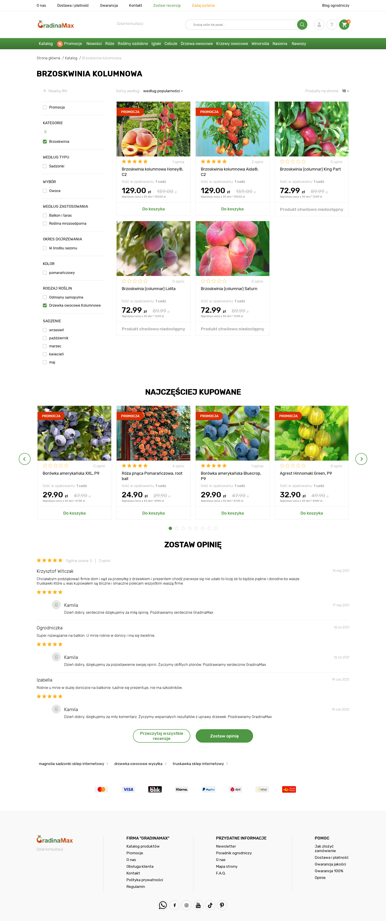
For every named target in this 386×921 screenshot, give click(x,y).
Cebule (170, 43)
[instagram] (186, 905)
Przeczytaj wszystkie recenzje (161, 736)
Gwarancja (109, 5)
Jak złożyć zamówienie (325, 848)
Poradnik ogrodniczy (234, 853)
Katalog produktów (143, 846)
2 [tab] (176, 528)
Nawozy (299, 43)
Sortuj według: (128, 91)
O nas (41, 5)
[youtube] (198, 905)
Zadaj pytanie (203, 5)
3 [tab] (183, 528)
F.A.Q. (221, 873)
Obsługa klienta (139, 866)
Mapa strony (226, 866)
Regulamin (135, 886)
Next (361, 459)
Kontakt (135, 5)
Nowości (94, 43)
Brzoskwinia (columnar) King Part (310, 169)
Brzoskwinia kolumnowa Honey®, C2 (152, 171)
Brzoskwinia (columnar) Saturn (229, 288)
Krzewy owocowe (232, 43)
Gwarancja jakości (330, 864)
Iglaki (156, 43)
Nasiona (280, 43)
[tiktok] (210, 905)
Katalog (46, 43)
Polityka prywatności (144, 880)
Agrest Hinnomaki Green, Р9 (306, 473)
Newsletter (226, 846)
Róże (109, 43)
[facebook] (174, 905)
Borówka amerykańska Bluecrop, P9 (231, 476)
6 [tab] (202, 528)
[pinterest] (222, 905)
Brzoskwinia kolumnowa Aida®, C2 (229, 171)
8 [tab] (215, 528)
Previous (25, 459)
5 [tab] (196, 528)
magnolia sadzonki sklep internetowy (71, 763)
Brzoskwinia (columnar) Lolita (149, 288)
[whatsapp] (162, 905)
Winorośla (260, 43)
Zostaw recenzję (167, 5)
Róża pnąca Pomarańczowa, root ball (152, 476)
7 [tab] (209, 528)
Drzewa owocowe (197, 43)
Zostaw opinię (224, 736)
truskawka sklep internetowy (198, 763)
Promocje (73, 43)
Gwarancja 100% (329, 871)
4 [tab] (189, 528)
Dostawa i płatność (73, 5)
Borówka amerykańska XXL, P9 (71, 473)
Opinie (320, 877)
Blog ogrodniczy (335, 5)
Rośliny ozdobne (133, 43)
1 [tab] (170, 528)
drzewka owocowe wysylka (138, 763)
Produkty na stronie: (322, 91)
